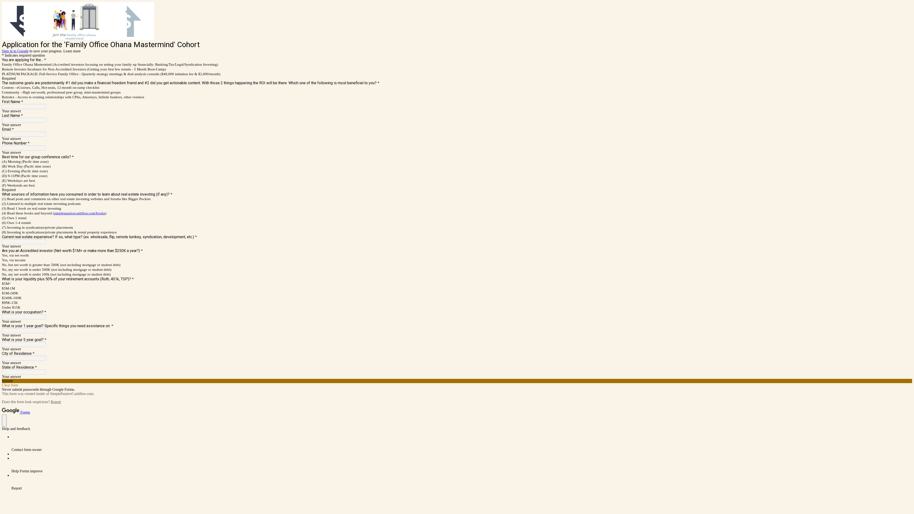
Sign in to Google (15, 51)
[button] (457, 381)
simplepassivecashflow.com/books (79, 213)
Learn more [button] (72, 51)
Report (56, 402)
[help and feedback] (4, 421)
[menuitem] (461, 443)
